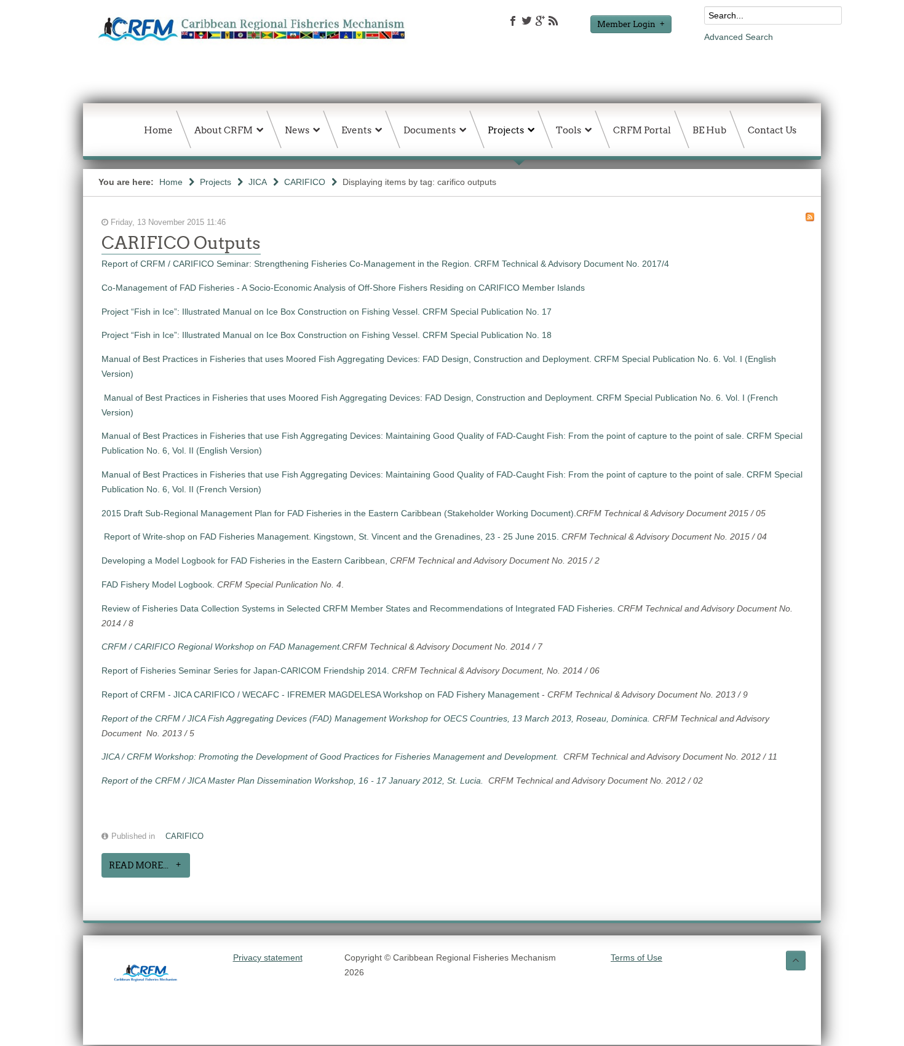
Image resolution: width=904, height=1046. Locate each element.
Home (171, 182)
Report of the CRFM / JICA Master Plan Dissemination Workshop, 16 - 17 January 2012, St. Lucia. (294, 780)
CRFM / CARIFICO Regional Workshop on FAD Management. (221, 646)
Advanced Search (738, 37)
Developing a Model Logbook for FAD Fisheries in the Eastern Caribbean (243, 560)
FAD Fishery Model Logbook (156, 584)
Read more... (139, 865)
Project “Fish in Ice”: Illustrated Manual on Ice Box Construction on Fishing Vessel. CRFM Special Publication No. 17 (326, 312)
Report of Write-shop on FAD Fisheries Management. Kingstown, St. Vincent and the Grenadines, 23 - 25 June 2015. (332, 536)
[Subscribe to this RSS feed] (810, 217)
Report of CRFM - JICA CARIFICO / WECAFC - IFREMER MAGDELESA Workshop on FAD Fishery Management (320, 694)
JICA (257, 182)
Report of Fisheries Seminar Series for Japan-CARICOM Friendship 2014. (246, 670)
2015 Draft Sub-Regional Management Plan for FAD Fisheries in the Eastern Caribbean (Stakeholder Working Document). (338, 513)
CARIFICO (304, 182)
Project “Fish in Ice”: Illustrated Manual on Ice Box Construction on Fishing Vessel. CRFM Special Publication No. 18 (326, 335)
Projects (215, 182)
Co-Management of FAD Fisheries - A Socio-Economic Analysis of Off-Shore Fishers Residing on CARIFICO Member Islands (343, 288)
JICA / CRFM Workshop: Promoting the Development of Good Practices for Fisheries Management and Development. (332, 756)
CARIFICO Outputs (181, 242)
